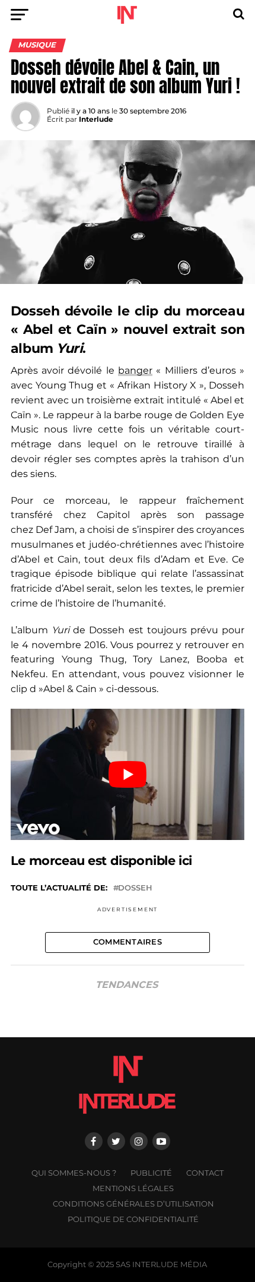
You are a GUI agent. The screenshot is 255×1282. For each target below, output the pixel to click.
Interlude (96, 119)
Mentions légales (133, 1188)
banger (135, 370)
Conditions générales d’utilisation (133, 1203)
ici (185, 860)
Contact (205, 1173)
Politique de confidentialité (133, 1219)
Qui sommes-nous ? (73, 1173)
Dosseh (135, 888)
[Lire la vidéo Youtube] (127, 775)
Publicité (151, 1173)
